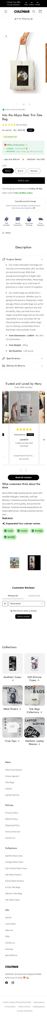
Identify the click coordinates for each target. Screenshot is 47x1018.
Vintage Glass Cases (14, 862)
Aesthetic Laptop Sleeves (34, 742)
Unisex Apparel (12, 776)
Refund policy (39, 1002)
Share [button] (8, 232)
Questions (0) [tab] (34, 596)
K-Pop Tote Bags (12, 887)
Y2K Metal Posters (13, 874)
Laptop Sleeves (12, 795)
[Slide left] (17, 104)
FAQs (7, 936)
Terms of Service (12, 831)
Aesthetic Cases (12, 677)
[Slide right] (29, 104)
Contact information (25, 1011)
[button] (6, 11)
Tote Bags (9, 782)
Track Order (10, 923)
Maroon (34, 170)
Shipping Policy (12, 825)
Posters (8, 788)
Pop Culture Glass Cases (16, 868)
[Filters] (5, 603)
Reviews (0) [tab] (13, 596)
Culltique (12, 1002)
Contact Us (10, 837)
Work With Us (11, 955)
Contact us (10, 942)
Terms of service (24, 1007)
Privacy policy (10, 1007)
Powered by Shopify (23, 1002)
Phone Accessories (13, 769)
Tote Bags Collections (33, 710)
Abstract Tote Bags (13, 893)
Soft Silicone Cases (35, 679)
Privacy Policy (11, 812)
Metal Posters (11, 709)
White (8, 170)
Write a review (23, 616)
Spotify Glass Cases (14, 855)
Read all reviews (24, 477)
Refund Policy (11, 819)
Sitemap (9, 949)
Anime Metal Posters (14, 880)
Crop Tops (11, 740)
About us (9, 930)
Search (8, 917)
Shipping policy (39, 1007)
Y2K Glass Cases (12, 899)
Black (20, 170)
